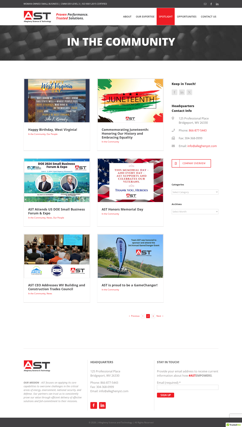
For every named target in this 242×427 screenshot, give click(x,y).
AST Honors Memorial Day (122, 209)
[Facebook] (93, 405)
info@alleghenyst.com (202, 146)
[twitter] (189, 92)
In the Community (37, 134)
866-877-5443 (198, 130)
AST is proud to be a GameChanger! (129, 285)
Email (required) (169, 383)
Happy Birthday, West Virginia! (52, 129)
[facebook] (174, 92)
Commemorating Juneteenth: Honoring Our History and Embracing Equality (125, 133)
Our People (52, 134)
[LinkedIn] (102, 405)
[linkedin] (182, 92)
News (49, 217)
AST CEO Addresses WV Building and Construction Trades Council (56, 287)
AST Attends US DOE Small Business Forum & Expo (56, 211)
